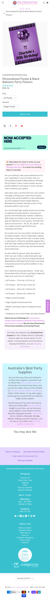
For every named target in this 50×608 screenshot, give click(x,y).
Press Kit (25, 542)
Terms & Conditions (25, 488)
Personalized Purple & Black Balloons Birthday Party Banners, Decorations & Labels (25, 320)
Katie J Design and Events (31, 382)
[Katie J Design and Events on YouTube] (34, 516)
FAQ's (25, 485)
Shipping (25, 483)
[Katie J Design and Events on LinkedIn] (23, 516)
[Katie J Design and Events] (25, 3)
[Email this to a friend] (22, 126)
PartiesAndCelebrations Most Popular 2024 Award (25, 469)
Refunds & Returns (25, 490)
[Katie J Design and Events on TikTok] (31, 516)
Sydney (21, 390)
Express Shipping (34, 405)
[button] (7, 85)
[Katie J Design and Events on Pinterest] (29, 516)
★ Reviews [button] (48, 306)
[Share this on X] (4, 126)
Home (22, 9)
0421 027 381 (25, 511)
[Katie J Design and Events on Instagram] (21, 516)
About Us (25, 535)
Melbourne (29, 390)
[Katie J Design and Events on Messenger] (26, 516)
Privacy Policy (25, 540)
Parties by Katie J (25, 528)
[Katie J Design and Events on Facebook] (18, 516)
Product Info (25, 478)
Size (4, 93)
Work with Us (25, 533)
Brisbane (14, 390)
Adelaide (38, 390)
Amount (5, 102)
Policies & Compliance (25, 538)
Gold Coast (37, 413)
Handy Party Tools (25, 480)
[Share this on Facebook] (10, 126)
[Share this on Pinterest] (16, 126)
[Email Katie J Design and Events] (15, 516)
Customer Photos (25, 530)
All (29, 9)
